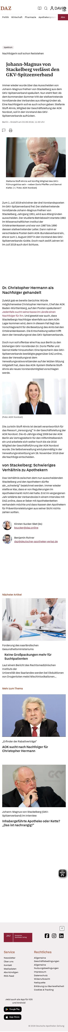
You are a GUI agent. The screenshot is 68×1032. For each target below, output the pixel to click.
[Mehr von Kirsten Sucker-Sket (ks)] (7, 526)
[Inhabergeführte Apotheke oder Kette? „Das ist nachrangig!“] (34, 786)
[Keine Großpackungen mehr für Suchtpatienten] (34, 619)
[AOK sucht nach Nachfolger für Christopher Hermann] (34, 715)
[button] (6, 8)
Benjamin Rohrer (24, 537)
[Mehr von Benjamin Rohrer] (7, 539)
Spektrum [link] (8, 47)
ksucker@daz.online (26, 527)
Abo (63, 17)
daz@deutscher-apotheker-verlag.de (36, 541)
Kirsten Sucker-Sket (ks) (28, 523)
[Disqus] (34, 873)
